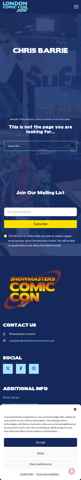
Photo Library (11, 397)
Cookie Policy (27, 473)
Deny (40, 453)
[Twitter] (8, 369)
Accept (40, 442)
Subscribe (40, 224)
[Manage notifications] (72, 471)
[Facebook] (21, 369)
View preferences (40, 464)
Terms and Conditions (47, 473)
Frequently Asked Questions (21, 404)
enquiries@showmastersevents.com (32, 340)
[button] (75, 409)
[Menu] (74, 7)
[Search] (72, 146)
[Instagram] (34, 369)
